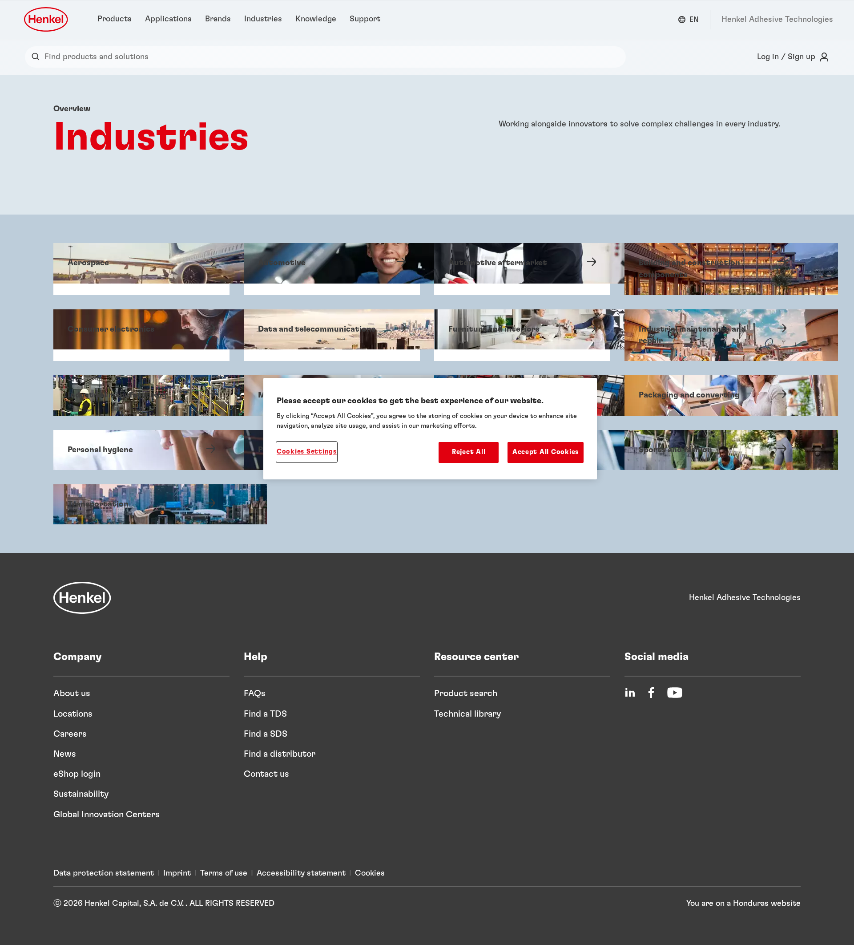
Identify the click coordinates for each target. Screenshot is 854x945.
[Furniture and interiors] (522, 335)
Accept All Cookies (545, 452)
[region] (430, 428)
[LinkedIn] (629, 692)
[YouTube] (674, 692)
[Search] (37, 57)
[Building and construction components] (712, 269)
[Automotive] (332, 269)
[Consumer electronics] (141, 335)
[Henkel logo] (46, 19)
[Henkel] (82, 598)
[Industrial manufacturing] (141, 395)
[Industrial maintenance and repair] (712, 335)
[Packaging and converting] (712, 395)
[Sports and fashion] (712, 450)
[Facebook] (651, 692)
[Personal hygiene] (141, 450)
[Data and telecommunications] (332, 335)
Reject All (468, 452)
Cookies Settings (307, 451)
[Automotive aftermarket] (522, 269)
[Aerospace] (141, 269)
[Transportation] (141, 504)
